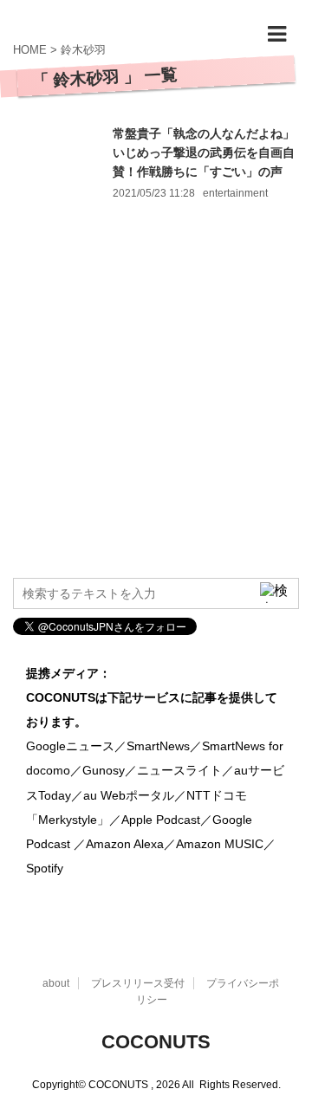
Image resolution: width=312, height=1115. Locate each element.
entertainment (235, 193)
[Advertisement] (156, 405)
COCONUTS (156, 1042)
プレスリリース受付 (138, 983)
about (55, 983)
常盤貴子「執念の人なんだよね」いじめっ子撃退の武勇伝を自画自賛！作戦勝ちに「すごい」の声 (204, 152)
